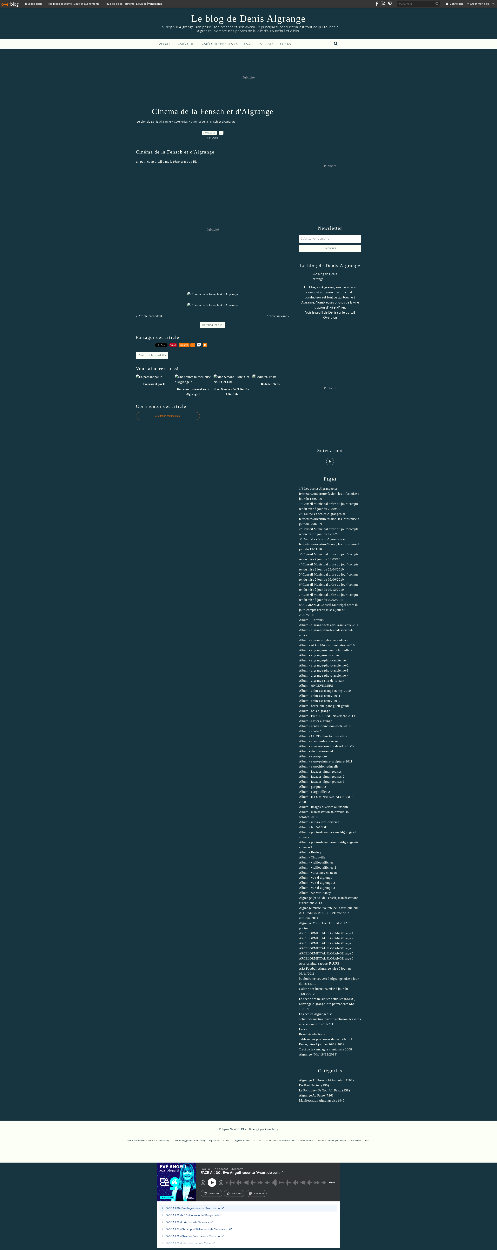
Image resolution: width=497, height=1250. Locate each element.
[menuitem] (165, 44)
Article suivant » (277, 316)
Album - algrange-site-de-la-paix (321, 680)
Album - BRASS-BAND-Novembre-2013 (327, 716)
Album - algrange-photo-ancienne (322, 660)
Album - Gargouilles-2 (314, 792)
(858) (324, 1090)
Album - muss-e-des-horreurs (319, 822)
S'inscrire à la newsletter (152, 355)
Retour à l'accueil (212, 325)
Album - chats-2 (310, 731)
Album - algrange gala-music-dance (323, 640)
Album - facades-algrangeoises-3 (322, 781)
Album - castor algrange (315, 721)
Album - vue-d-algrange (315, 877)
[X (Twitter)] (383, 4)
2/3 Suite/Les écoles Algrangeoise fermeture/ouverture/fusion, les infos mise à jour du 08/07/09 (329, 519)
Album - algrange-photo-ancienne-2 (324, 665)
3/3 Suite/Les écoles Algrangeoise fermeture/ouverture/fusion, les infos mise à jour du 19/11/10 (329, 544)
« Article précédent (149, 316)
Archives (267, 44)
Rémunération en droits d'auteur (280, 1140)
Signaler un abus (242, 1140)
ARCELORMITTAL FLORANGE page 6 (326, 958)
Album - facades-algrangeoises (320, 771)
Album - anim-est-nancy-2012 (320, 701)
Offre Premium (306, 1140)
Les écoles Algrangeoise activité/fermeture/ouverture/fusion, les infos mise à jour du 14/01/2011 (330, 1019)
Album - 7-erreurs (311, 620)
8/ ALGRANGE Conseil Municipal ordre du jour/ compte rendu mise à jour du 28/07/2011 (329, 610)
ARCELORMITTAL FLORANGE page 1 (326, 933)
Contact (287, 44)
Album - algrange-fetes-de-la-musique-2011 (329, 625)
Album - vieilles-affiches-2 (317, 867)
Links (303, 1029)
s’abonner (214, 1193)
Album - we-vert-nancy (315, 893)
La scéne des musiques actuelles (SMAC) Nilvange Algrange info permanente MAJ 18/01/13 (327, 1004)
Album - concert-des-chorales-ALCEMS (326, 746)
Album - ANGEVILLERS (316, 685)
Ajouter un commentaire (168, 416)
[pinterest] (389, 4)
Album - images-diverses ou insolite (324, 807)
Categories (181, 121)
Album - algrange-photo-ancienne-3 (324, 670)
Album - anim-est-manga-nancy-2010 (325, 691)
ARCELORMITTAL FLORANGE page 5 (326, 953)
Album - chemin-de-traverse (318, 741)
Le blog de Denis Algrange (248, 18)
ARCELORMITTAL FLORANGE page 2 (326, 938)
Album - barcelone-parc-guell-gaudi (324, 706)
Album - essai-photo (313, 756)
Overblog (271, 1129)
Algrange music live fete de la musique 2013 (329, 908)
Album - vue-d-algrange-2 (317, 883)
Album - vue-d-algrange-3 (317, 888)
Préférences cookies (360, 1140)
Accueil (165, 44)
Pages (248, 44)
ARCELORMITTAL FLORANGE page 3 (326, 943)
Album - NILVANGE (313, 827)
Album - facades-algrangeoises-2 (322, 776)
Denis (332, 312)
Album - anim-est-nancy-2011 (319, 696)
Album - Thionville (312, 857)
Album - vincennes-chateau (318, 872)
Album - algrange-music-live (319, 655)
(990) (314, 1085)
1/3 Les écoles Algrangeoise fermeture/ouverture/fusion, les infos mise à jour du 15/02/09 (329, 494)
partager (236, 1193)
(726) (316, 1095)
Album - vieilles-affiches (316, 862)
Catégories (186, 44)
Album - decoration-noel (316, 751)
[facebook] (376, 4)
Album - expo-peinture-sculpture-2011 (325, 761)
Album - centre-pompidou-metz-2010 (325, 726)
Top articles (214, 1140)
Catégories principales (220, 44)
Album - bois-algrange (314, 711)
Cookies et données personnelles (332, 1140)
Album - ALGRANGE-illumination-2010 (327, 645)
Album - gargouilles (313, 787)
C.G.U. (258, 1140)
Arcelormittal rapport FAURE (319, 963)
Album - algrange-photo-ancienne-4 (324, 675)
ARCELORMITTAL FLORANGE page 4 (326, 948)
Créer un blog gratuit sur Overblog (189, 1140)
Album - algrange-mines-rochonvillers (325, 650)
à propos (259, 1193)
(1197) (326, 1080)
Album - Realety (310, 852)
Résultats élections (312, 1034)
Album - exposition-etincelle (319, 766)
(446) (322, 1100)
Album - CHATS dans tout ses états (323, 736)
